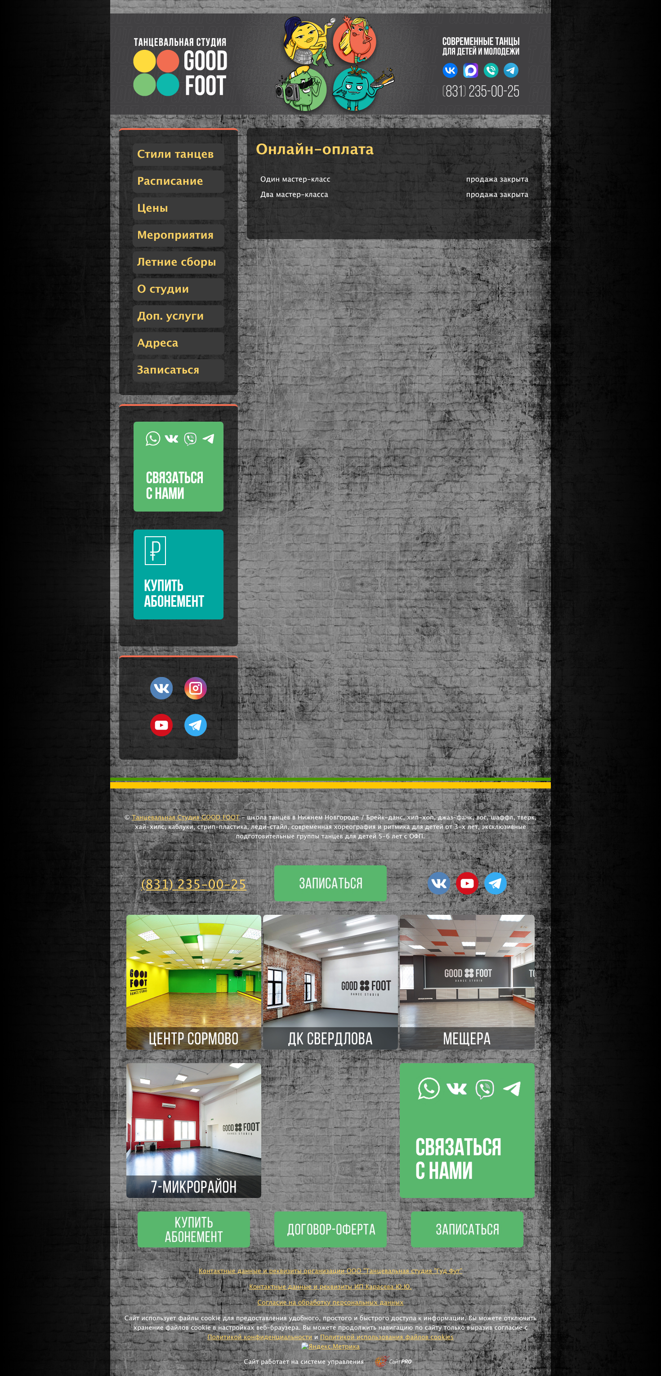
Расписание (170, 181)
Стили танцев (175, 154)
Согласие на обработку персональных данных (330, 1303)
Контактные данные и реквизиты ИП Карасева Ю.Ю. (330, 1287)
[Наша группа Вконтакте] (161, 697)
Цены (152, 208)
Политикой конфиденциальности (259, 1337)
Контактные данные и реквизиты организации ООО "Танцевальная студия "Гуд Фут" (330, 1271)
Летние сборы (176, 262)
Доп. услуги (170, 316)
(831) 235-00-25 (194, 885)
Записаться (168, 370)
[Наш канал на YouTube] (161, 734)
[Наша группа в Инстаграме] (195, 697)
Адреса (158, 343)
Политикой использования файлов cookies (387, 1337)
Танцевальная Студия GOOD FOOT (186, 818)
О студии (163, 289)
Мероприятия (175, 235)
